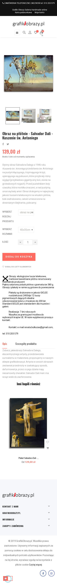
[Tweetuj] (8, 144)
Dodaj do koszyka (19, 256)
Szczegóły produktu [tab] (25, 344)
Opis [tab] (4, 344)
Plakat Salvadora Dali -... (29, 458)
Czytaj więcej (35, 564)
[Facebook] (43, 573)
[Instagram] (51, 573)
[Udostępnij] (3, 144)
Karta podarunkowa (23, 12)
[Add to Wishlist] (47, 442)
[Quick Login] (28, 32)
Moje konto (39, 12)
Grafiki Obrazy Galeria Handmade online (29, 10)
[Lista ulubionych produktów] (35, 33)
